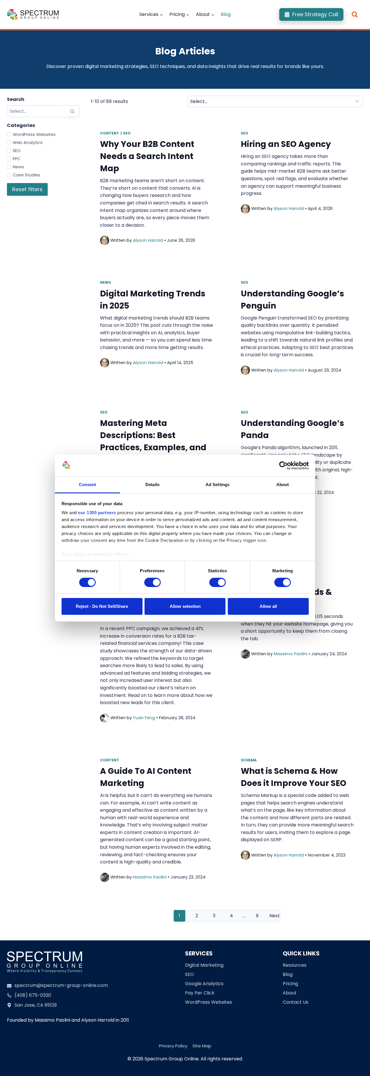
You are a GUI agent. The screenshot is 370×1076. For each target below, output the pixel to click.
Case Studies (26, 175)
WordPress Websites (34, 134)
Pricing (290, 983)
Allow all (268, 606)
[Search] (72, 111)
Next (274, 915)
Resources (294, 965)
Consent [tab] (87, 484)
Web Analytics (27, 142)
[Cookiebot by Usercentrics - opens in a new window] (283, 465)
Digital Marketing (204, 965)
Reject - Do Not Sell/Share (102, 606)
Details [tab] (152, 484)
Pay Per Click (199, 993)
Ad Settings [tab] (218, 484)
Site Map (202, 1046)
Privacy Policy (173, 1046)
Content (109, 133)
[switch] (152, 582)
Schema (249, 760)
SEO (17, 151)
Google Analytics (204, 983)
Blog (226, 14)
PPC (17, 159)
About (290, 993)
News (18, 167)
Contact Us (295, 1002)
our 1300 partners (97, 512)
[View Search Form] (354, 14)
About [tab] (282, 484)
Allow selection (185, 606)
